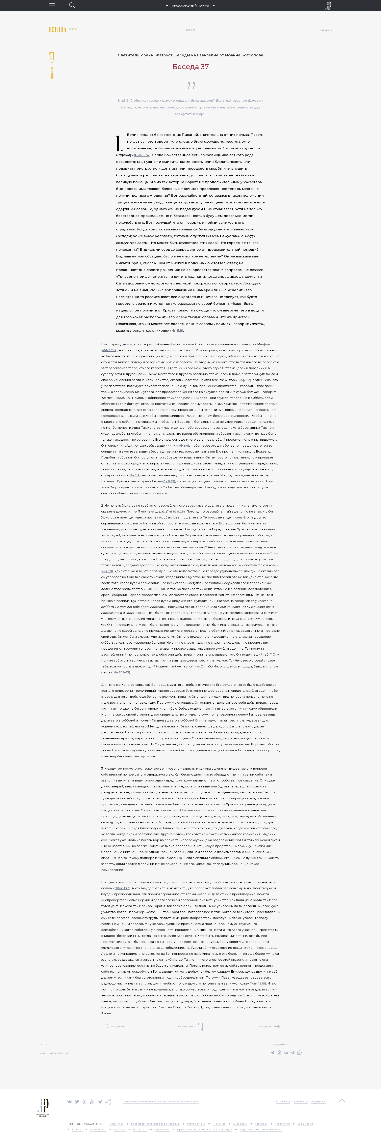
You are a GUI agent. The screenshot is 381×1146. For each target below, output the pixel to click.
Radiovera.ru (98, 1129)
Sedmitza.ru (305, 1123)
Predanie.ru (282, 1123)
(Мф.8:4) (182, 445)
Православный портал (190, 5)
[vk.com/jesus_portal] (69, 1101)
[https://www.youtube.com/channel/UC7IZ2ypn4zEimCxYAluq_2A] (92, 1101)
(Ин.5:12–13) (121, 672)
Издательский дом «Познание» (261, 1129)
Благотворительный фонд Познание (155, 1123)
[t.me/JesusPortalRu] (100, 1101)
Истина (59, 29)
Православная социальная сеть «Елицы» (204, 1129)
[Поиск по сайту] (72, 5)
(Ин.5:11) (141, 613)
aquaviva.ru (162, 1129)
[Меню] (52, 5)
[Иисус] (328, 6)
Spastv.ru (120, 1129)
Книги (190, 29)
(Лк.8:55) (168, 481)
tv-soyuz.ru (140, 1129)
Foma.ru (77, 1129)
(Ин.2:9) (135, 475)
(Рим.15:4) (142, 155)
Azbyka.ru (261, 1123)
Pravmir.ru (219, 1123)
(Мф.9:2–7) (109, 350)
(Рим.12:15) (258, 983)
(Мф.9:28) (177, 511)
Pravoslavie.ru (196, 1123)
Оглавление (51, 66)
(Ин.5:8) (176, 331)
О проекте (283, 1101)
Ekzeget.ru (240, 1123)
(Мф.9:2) (244, 380)
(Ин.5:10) (153, 589)
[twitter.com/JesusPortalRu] (77, 1101)
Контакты (301, 1101)
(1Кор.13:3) (122, 888)
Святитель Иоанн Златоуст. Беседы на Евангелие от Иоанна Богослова (190, 55)
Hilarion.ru (117, 1123)
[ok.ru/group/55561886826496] (84, 1101)
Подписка (318, 1101)
